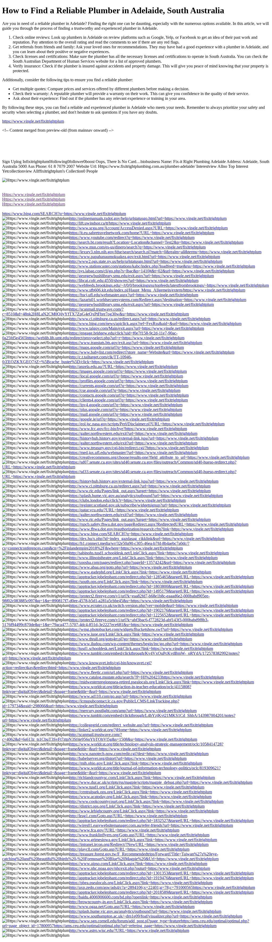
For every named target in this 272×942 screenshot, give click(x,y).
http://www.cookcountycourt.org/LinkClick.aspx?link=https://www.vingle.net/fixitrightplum (146, 801)
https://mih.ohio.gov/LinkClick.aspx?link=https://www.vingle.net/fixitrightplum (135, 763)
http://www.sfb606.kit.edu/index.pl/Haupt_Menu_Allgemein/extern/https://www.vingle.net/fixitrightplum (157, 290)
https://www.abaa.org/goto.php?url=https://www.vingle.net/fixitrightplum (130, 567)
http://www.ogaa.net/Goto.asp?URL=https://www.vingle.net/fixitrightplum (131, 906)
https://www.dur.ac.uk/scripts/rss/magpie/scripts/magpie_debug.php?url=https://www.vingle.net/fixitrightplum (160, 782)
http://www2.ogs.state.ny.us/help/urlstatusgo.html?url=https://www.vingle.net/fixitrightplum (145, 261)
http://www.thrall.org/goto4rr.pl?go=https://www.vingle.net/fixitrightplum (130, 639)
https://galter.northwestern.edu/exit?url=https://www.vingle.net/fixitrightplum (133, 433)
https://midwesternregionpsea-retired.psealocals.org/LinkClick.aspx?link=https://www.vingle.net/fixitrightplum (161, 682)
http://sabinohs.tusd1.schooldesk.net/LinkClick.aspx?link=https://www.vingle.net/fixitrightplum (149, 553)
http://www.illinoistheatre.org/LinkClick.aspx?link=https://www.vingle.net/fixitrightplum (143, 557)
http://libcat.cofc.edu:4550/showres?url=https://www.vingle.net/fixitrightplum (133, 280)
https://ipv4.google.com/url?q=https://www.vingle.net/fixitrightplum (125, 405)
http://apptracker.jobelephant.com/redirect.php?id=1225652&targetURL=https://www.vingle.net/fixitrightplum (161, 615)
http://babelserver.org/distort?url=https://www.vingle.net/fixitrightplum (127, 758)
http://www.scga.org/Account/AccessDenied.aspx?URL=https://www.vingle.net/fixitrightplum (148, 228)
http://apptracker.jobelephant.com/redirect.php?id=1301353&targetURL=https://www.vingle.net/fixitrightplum (161, 873)
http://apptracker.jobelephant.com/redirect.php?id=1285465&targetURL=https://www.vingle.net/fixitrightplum (161, 577)
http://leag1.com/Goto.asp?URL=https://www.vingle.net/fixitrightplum (128, 815)
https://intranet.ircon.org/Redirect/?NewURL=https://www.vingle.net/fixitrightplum (139, 844)
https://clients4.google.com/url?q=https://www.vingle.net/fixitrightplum (128, 400)
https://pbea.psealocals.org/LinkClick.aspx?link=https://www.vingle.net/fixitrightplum (140, 882)
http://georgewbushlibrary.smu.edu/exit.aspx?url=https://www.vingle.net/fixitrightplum (141, 275)
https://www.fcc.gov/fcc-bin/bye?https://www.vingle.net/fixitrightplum (128, 428)
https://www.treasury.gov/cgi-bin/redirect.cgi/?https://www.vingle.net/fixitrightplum (139, 448)
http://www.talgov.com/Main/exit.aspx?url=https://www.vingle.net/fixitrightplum (136, 328)
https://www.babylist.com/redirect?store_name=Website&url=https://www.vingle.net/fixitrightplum (151, 352)
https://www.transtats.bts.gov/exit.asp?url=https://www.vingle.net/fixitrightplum (135, 342)
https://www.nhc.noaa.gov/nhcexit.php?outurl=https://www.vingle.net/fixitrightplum (139, 868)
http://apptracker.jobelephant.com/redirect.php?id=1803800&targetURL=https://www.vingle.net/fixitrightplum (161, 586)
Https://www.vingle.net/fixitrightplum (33, 194)
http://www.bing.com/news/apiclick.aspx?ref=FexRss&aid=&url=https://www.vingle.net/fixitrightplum (155, 323)
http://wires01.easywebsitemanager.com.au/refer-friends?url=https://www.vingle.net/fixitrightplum (151, 825)
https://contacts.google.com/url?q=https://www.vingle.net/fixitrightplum (129, 395)
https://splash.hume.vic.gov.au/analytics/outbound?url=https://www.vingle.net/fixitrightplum (146, 495)
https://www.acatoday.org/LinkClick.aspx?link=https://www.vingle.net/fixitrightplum (140, 796)
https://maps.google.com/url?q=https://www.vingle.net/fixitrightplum (126, 347)
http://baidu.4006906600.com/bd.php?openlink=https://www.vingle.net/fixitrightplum (140, 897)
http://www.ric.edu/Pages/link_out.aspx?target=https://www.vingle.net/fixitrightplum (140, 491)
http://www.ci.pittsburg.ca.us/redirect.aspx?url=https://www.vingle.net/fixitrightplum (139, 318)
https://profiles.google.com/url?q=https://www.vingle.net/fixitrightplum (128, 381)
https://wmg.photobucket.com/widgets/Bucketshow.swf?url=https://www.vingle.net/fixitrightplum (151, 629)
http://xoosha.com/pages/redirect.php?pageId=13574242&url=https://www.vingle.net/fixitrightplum (152, 562)
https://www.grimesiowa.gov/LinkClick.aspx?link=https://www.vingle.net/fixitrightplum (143, 839)
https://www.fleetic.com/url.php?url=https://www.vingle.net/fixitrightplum (131, 672)
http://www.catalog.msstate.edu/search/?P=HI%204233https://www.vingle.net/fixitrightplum (146, 677)
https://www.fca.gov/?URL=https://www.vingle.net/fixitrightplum (124, 830)
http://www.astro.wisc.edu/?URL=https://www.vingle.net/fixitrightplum (129, 930)
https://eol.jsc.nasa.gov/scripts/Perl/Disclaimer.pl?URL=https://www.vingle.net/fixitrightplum (146, 424)
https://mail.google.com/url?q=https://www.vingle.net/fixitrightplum (125, 414)
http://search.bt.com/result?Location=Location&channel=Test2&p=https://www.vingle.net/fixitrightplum (156, 242)
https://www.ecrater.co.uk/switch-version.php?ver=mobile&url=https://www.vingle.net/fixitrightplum (153, 605)
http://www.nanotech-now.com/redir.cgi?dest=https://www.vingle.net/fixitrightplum (139, 753)
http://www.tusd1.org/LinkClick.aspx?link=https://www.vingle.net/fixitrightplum (136, 787)
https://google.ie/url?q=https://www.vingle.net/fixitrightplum (119, 419)
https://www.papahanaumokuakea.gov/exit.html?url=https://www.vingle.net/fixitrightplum (144, 256)
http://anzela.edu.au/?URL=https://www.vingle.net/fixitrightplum (123, 366)
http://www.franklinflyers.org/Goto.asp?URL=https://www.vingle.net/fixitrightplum (139, 835)
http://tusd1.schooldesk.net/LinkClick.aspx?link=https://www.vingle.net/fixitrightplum (141, 648)
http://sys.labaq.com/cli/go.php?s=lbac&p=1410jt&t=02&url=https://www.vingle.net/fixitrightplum (151, 271)
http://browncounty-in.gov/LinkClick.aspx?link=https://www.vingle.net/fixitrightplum (140, 902)
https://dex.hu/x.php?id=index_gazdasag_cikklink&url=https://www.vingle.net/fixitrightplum (146, 538)
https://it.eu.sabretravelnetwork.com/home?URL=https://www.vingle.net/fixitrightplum (141, 232)
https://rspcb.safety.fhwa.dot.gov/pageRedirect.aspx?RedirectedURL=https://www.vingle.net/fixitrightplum (158, 524)
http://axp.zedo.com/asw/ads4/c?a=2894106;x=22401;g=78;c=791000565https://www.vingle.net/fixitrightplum (162, 887)
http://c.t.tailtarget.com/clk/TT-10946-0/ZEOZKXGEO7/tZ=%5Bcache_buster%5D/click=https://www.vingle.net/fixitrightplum (78, 359)
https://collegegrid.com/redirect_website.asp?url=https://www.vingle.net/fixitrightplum (141, 725)
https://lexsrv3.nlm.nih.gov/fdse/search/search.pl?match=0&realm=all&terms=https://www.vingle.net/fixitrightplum (165, 252)
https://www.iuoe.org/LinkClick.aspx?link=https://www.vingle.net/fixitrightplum (136, 634)
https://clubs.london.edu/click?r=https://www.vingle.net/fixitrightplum (127, 500)
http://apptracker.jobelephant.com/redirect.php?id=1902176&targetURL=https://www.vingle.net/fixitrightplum (161, 610)
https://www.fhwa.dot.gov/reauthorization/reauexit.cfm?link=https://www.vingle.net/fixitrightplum (151, 529)
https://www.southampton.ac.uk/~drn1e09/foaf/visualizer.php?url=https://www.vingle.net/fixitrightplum (155, 916)
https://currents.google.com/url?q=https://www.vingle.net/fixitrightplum (128, 385)
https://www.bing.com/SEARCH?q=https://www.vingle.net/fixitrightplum (64, 213)
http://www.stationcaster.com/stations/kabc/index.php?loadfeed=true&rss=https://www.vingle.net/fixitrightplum (162, 266)
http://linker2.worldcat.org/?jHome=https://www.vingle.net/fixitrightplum (130, 729)
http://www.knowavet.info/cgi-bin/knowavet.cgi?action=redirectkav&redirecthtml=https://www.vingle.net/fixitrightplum (77, 665)
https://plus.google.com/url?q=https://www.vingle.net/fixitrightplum (125, 409)
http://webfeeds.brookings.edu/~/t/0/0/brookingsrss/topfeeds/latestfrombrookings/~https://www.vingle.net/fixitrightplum (169, 285)
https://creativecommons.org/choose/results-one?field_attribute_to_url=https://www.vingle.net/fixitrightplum (159, 457)
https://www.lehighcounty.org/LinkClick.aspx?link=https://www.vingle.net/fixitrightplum (143, 811)
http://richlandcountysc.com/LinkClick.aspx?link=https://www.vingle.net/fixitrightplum (142, 777)
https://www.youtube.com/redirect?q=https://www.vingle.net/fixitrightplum (131, 237)
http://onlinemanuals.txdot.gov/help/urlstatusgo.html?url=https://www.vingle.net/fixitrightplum (148, 218)
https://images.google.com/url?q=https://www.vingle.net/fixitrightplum (128, 371)
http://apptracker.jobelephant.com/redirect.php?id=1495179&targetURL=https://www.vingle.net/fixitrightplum (161, 591)
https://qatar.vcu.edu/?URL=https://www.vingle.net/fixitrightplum (124, 510)
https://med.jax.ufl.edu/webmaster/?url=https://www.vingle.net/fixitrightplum (133, 452)
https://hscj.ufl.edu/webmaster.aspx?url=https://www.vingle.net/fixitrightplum (133, 295)
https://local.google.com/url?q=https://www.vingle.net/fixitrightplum (126, 376)
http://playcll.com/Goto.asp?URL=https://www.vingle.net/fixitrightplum (129, 849)
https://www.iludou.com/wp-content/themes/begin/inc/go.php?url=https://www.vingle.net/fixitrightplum (155, 643)
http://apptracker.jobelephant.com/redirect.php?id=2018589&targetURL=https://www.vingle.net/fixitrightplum (161, 892)
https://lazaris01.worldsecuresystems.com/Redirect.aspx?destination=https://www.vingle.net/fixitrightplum (157, 299)
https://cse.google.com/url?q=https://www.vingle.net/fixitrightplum (124, 390)
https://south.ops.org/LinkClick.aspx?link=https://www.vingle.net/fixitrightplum (135, 581)
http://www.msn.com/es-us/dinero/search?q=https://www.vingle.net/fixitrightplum (137, 247)
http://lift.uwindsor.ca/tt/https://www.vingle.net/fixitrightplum (120, 223)
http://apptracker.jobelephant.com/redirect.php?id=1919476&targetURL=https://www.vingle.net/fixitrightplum (161, 878)
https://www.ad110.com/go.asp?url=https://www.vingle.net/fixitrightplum (130, 696)
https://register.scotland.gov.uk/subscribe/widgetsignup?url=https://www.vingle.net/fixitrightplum (150, 505)
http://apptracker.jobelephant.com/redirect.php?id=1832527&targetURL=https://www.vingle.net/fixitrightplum (161, 820)
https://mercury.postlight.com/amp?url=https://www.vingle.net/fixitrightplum (133, 710)
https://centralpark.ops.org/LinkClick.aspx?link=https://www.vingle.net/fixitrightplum (140, 792)
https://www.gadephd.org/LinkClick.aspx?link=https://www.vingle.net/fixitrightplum (140, 572)
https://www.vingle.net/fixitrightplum (33, 121)
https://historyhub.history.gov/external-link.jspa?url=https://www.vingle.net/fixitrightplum (143, 438)
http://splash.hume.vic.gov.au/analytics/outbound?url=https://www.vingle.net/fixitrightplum (145, 911)
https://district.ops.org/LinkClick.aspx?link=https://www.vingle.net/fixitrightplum (137, 806)
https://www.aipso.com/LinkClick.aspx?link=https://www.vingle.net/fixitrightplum (138, 863)
